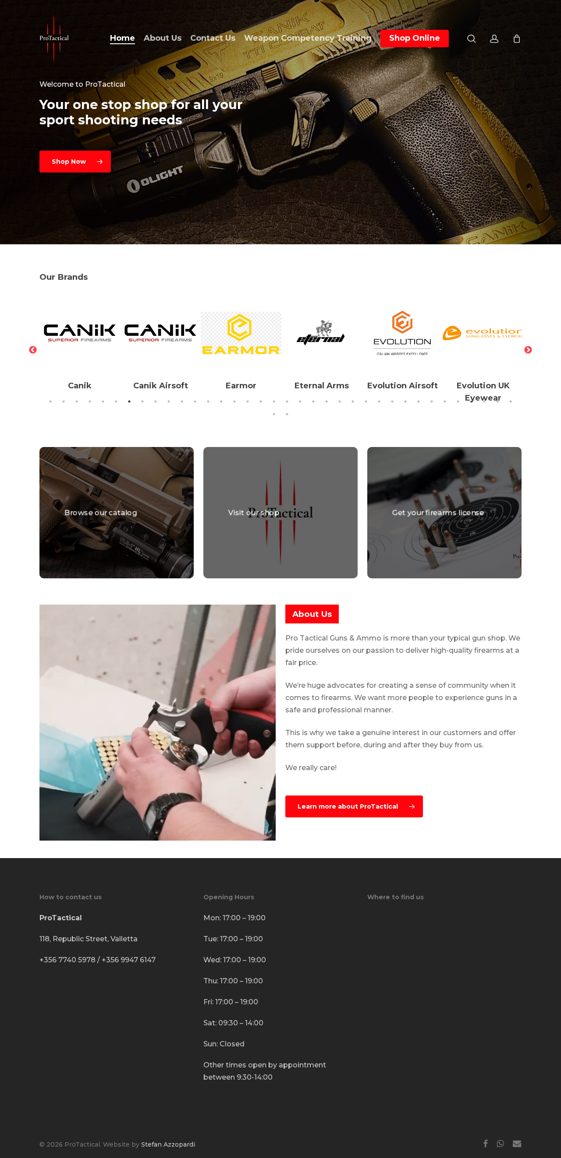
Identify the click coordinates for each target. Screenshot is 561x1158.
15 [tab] (234, 401)
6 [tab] (116, 401)
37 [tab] (274, 414)
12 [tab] (195, 401)
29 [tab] (418, 401)
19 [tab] (287, 401)
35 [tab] (497, 401)
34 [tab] (484, 401)
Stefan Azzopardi (168, 1144)
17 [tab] (260, 401)
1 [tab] (50, 401)
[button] (75, 161)
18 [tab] (274, 401)
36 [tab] (510, 401)
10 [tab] (168, 401)
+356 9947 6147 (129, 960)
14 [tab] (221, 401)
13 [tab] (208, 401)
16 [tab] (247, 401)
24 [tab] (352, 401)
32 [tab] (458, 401)
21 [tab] (313, 401)
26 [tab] (379, 401)
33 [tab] (471, 401)
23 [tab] (339, 401)
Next (528, 350)
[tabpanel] (79, 343)
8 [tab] (142, 401)
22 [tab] (326, 401)
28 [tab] (405, 401)
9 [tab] (155, 401)
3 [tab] (76, 401)
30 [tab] (431, 401)
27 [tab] (392, 401)
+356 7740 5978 (67, 960)
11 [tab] (182, 401)
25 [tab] (366, 401)
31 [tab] (444, 401)
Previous (32, 350)
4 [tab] (89, 401)
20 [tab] (300, 401)
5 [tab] (103, 401)
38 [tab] (287, 414)
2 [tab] (63, 401)
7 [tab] (129, 401)
